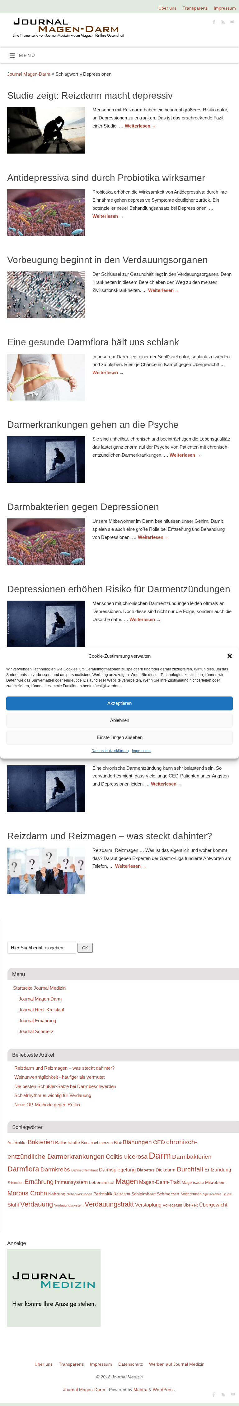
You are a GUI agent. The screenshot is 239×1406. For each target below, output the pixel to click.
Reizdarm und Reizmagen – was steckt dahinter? (109, 836)
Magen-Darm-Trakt (159, 1182)
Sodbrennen (191, 1194)
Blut (117, 1142)
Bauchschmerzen (97, 1142)
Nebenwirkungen (79, 1194)
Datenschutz (130, 1364)
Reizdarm (122, 1194)
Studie (227, 1194)
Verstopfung (148, 1204)
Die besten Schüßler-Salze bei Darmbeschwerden (65, 1086)
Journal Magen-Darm (28, 74)
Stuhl (13, 1204)
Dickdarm (166, 1169)
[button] (230, 656)
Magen (126, 1181)
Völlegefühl (172, 1205)
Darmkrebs (55, 1169)
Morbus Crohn (27, 1193)
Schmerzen (168, 1193)
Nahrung (56, 1193)
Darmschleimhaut (84, 1170)
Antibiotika (16, 1142)
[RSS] (222, 23)
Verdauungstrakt (109, 1204)
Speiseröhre (212, 1194)
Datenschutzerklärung (110, 751)
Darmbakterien (192, 1156)
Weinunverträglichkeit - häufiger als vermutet (59, 1077)
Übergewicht (213, 1204)
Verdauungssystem (68, 1205)
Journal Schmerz (36, 1031)
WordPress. (164, 1389)
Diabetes (145, 1169)
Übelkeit (190, 1205)
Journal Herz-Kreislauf (41, 1009)
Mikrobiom (215, 1182)
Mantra (141, 1389)
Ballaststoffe (67, 1142)
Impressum (141, 751)
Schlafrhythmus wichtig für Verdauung (52, 1095)
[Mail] (231, 23)
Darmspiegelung (117, 1169)
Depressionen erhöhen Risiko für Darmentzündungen (118, 589)
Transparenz (195, 8)
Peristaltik (102, 1194)
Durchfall (190, 1169)
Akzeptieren (119, 703)
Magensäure (193, 1182)
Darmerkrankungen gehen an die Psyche (93, 424)
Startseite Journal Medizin (39, 988)
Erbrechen (15, 1182)
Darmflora (23, 1169)
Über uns (167, 8)
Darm (160, 1155)
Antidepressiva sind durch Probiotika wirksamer (106, 177)
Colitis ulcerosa (127, 1156)
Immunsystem (71, 1182)
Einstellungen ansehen (120, 737)
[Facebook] (213, 23)
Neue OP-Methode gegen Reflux (47, 1104)
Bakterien (41, 1142)
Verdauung (36, 1204)
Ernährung (39, 1181)
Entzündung (217, 1169)
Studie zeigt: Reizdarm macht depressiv (90, 95)
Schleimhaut (143, 1194)
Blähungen (137, 1142)
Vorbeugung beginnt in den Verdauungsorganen (107, 260)
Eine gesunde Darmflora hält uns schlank (93, 342)
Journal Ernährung (37, 1020)
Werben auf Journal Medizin (176, 1364)
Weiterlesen (140, 125)
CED (159, 1142)
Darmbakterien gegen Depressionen (83, 507)
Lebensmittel (101, 1182)
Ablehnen (119, 720)
